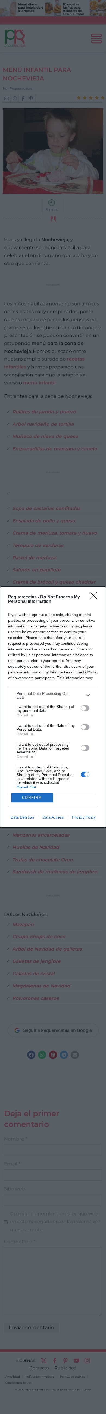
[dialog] (53, 707)
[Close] (95, 597)
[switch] (85, 708)
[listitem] (53, 695)
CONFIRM (32, 798)
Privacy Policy (84, 817)
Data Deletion (22, 817)
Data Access (53, 817)
